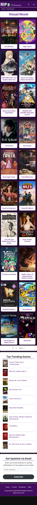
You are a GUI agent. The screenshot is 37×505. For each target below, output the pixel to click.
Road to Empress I (9, 208)
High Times (27, 46)
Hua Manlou (9, 46)
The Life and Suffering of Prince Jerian (9, 241)
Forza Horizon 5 (15, 399)
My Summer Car (15, 389)
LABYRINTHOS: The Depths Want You (9, 79)
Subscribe (18, 477)
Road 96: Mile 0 (27, 208)
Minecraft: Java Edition (18, 380)
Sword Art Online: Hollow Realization (27, 79)
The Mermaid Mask (9, 274)
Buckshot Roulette (16, 408)
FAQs (29, 487)
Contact (14, 487)
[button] (28, 4)
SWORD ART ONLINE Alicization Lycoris (27, 112)
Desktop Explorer (9, 309)
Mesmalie (27, 340)
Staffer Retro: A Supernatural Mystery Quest (27, 276)
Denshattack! (27, 309)
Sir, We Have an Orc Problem (20, 444)
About (8, 487)
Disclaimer (22, 487)
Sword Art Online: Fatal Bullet (9, 112)
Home (3, 9)
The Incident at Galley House (9, 341)
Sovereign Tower (9, 177)
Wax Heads (27, 146)
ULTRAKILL (13, 426)
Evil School (9, 146)
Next (22, 348)
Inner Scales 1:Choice (27, 240)
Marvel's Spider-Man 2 (18, 371)
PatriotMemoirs (27, 177)
